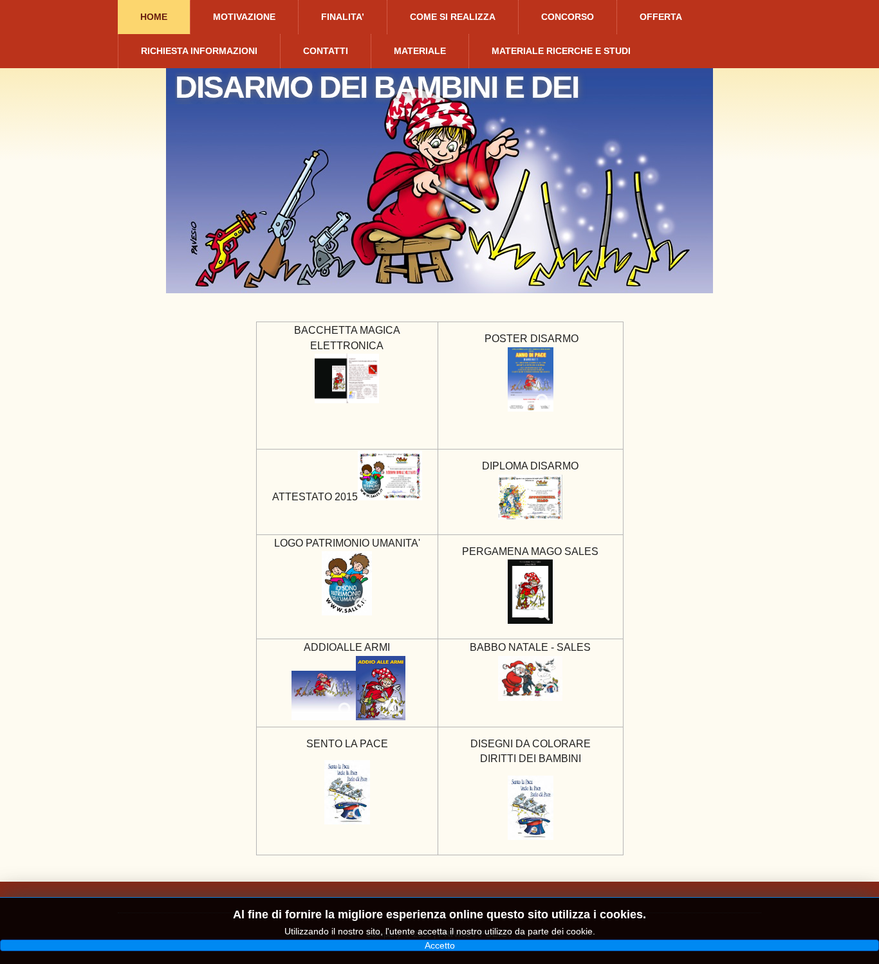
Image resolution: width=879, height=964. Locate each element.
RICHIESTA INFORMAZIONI (199, 51)
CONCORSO (567, 17)
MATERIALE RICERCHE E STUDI (561, 51)
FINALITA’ (342, 17)
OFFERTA (661, 17)
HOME (153, 17)
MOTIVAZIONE (244, 17)
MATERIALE (420, 51)
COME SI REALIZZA (452, 17)
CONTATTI (325, 51)
